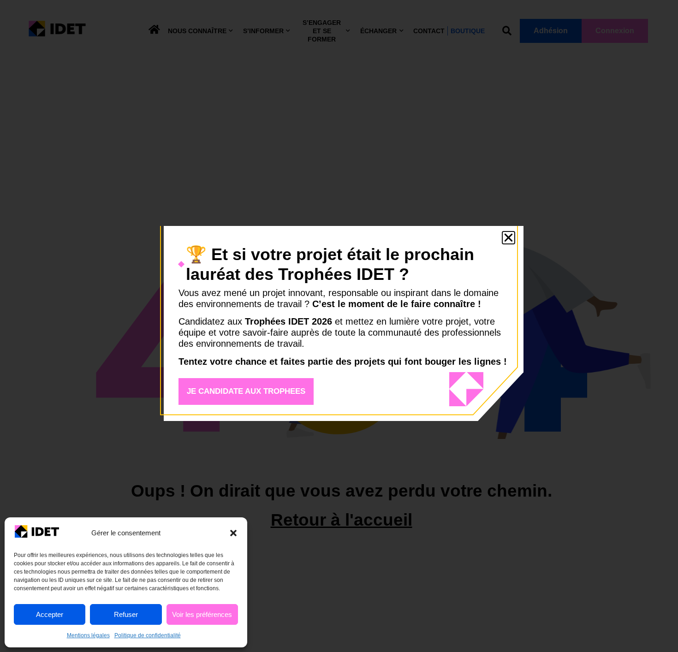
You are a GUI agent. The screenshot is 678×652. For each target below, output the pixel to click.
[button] (233, 533)
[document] (339, 326)
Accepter (49, 614)
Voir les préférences (202, 614)
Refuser (126, 614)
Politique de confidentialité (147, 635)
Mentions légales (88, 635)
